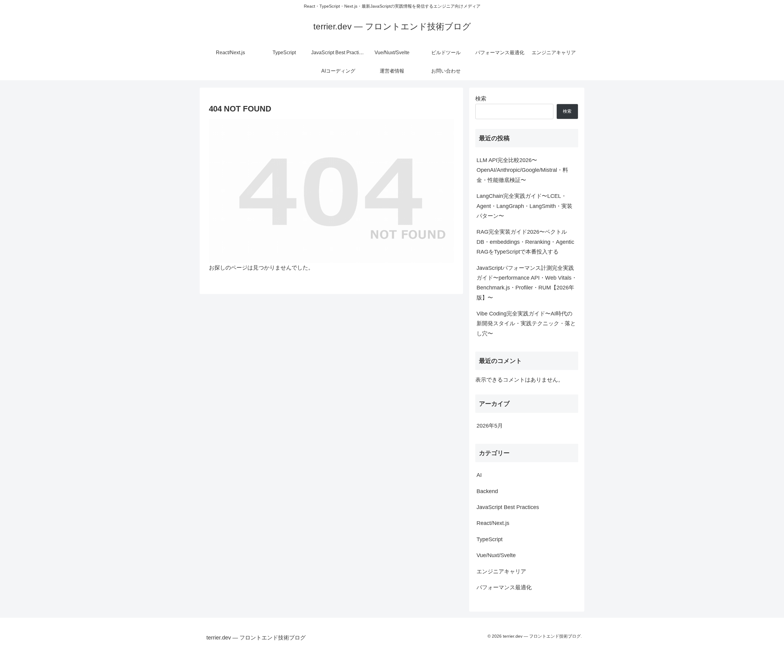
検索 (480, 99)
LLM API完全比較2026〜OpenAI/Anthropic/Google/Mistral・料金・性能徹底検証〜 (522, 170)
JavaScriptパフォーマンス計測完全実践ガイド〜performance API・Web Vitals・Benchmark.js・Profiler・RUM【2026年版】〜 (527, 283)
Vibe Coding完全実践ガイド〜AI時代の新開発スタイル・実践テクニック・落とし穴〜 (526, 324)
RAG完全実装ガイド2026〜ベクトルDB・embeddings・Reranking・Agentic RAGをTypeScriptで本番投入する (525, 242)
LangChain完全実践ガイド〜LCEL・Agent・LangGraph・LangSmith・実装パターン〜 (524, 206)
